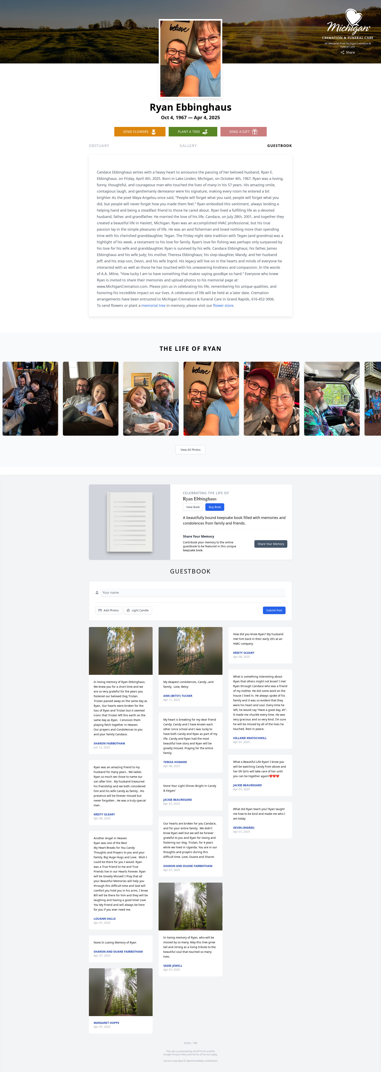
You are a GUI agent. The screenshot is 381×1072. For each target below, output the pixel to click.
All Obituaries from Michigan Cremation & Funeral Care (348, 45)
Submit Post (274, 610)
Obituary (99, 145)
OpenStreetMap (195, 1060)
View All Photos (191, 450)
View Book (193, 507)
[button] (120, 651)
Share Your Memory (271, 544)
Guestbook (279, 145)
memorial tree (153, 305)
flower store (223, 305)
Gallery (188, 145)
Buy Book (215, 507)
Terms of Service (201, 1054)
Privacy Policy (179, 1054)
